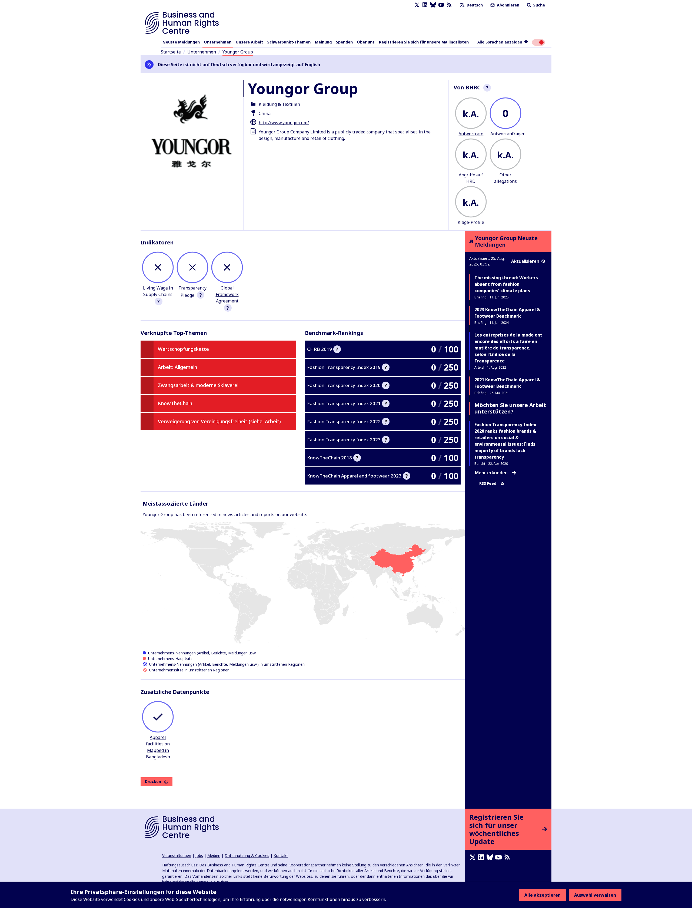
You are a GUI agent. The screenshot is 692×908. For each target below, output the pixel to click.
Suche (538, 5)
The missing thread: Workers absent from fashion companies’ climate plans (506, 284)
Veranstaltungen (176, 855)
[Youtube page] (441, 5)
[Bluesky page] (433, 5)
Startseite (171, 52)
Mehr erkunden (491, 473)
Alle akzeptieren (542, 895)
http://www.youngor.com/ (284, 123)
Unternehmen (217, 42)
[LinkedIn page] (425, 5)
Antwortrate (470, 134)
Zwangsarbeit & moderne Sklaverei (198, 385)
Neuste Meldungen (181, 42)
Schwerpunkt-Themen (289, 42)
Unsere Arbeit (249, 42)
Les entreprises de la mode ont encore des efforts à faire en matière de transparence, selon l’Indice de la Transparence (508, 348)
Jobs (199, 855)
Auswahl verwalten (595, 895)
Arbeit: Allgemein (177, 367)
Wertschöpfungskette (183, 349)
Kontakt (281, 855)
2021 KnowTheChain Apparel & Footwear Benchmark (507, 383)
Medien (213, 855)
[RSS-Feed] (449, 5)
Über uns (366, 42)
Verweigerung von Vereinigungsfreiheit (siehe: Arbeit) (219, 421)
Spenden (344, 42)
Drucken (153, 781)
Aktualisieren (525, 261)
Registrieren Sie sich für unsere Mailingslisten (424, 42)
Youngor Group (237, 52)
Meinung (323, 42)
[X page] (417, 5)
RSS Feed (487, 483)
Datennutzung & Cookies (247, 855)
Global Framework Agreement (227, 294)
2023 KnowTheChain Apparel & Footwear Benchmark (507, 313)
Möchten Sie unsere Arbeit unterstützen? (510, 408)
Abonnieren (507, 5)
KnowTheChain (175, 403)
